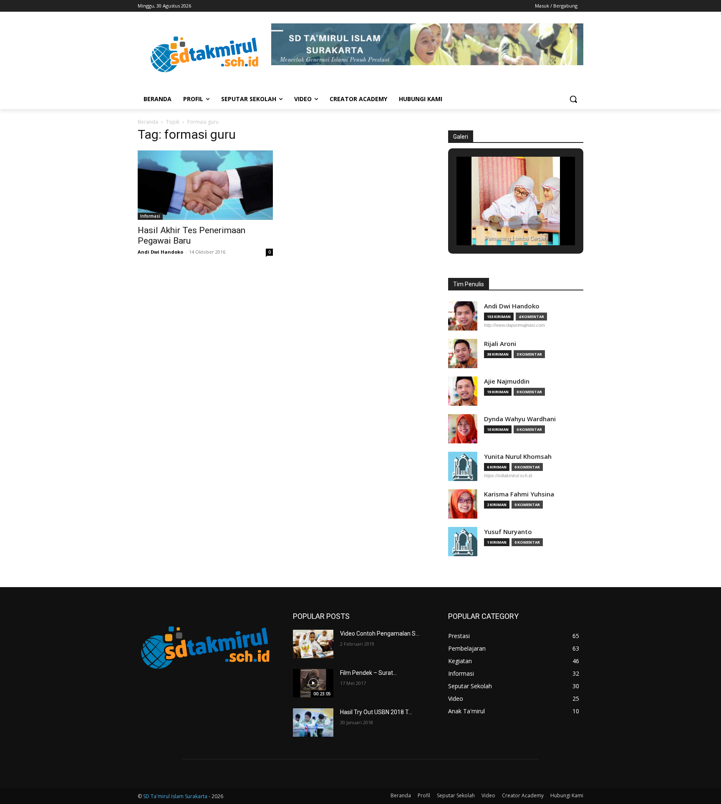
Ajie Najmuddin (506, 381)
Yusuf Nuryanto (508, 532)
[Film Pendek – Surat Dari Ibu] (313, 683)
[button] (573, 99)
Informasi (150, 216)
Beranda (148, 121)
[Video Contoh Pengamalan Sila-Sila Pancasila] (313, 644)
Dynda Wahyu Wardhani (520, 419)
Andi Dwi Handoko (160, 252)
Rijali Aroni (500, 344)
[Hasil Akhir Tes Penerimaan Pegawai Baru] (205, 185)
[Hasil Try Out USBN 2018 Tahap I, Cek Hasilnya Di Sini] (313, 722)
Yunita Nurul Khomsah (518, 457)
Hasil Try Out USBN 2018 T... (376, 712)
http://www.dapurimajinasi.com (514, 325)
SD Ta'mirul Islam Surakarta (175, 796)
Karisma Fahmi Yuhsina (519, 494)
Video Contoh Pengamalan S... (379, 633)
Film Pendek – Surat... (368, 672)
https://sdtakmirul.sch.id (508, 475)
